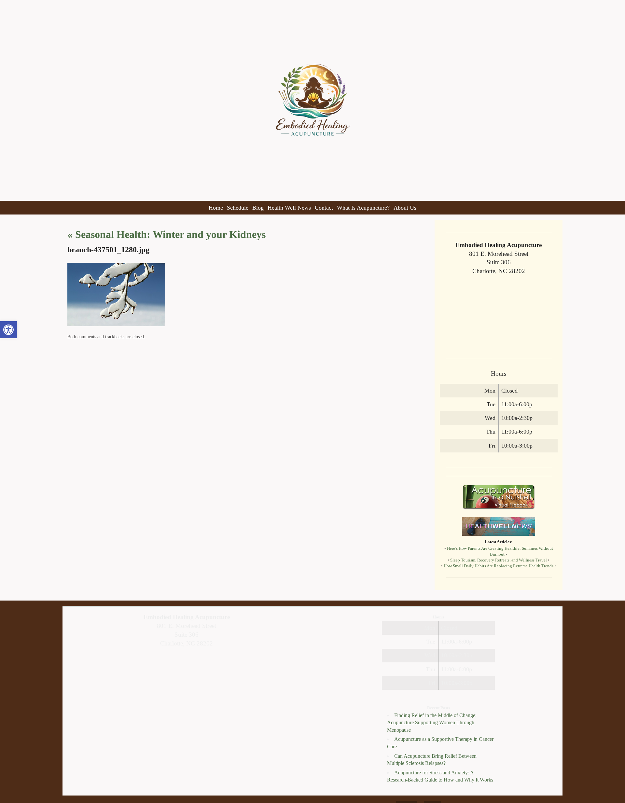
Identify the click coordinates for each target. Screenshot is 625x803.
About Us (405, 207)
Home (216, 207)
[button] (8, 329)
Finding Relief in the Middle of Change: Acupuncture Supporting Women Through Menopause (432, 723)
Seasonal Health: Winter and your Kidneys (166, 234)
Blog (258, 207)
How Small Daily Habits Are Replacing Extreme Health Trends (498, 566)
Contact (324, 207)
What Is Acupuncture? (363, 207)
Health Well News (289, 207)
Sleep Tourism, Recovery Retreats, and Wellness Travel (498, 560)
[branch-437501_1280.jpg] (116, 324)
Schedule (237, 207)
